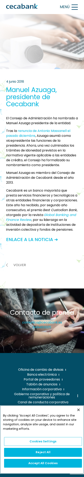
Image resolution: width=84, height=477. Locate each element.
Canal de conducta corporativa (43, 402)
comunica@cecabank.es (42, 322)
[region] (42, 439)
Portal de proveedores (42, 379)
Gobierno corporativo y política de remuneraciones (42, 396)
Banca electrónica (42, 374)
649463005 (42, 327)
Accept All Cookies (43, 463)
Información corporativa (42, 389)
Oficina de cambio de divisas (40, 369)
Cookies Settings (43, 441)
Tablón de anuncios (41, 384)
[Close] (78, 409)
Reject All (43, 452)
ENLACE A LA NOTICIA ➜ (32, 239)
